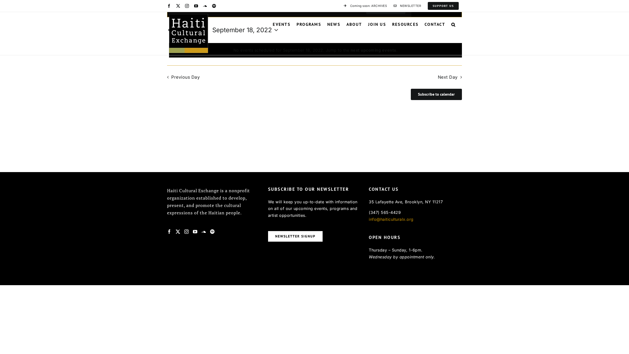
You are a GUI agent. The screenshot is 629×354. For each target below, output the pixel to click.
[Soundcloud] (203, 231)
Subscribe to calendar (436, 94)
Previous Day (185, 77)
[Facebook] (169, 231)
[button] (453, 24)
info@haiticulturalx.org (391, 219)
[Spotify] (212, 231)
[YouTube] (195, 231)
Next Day (448, 77)
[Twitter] (178, 231)
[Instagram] (186, 231)
